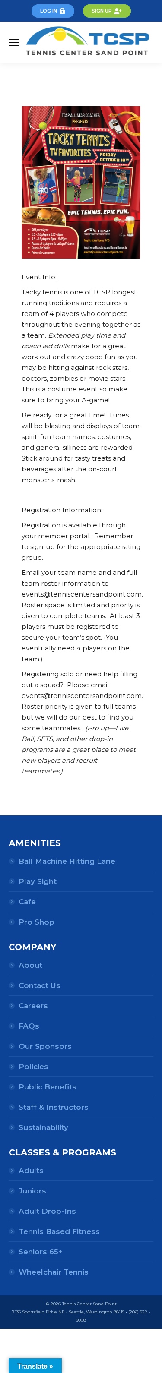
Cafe (27, 901)
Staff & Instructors (54, 1107)
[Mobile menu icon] (14, 42)
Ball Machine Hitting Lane (67, 861)
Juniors (32, 1191)
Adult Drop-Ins (47, 1211)
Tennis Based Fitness (59, 1231)
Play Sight (38, 881)
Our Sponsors (45, 1046)
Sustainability (43, 1127)
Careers (33, 1005)
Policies (33, 1066)
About (30, 965)
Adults (31, 1170)
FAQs (29, 1026)
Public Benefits (47, 1087)
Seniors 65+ (41, 1251)
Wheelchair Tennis (54, 1272)
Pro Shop (36, 922)
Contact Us (39, 985)
